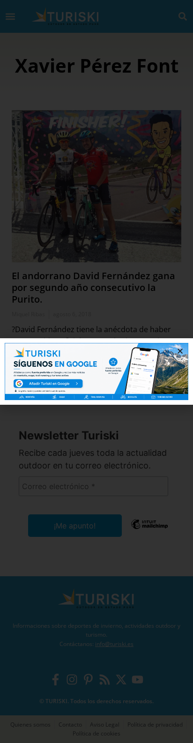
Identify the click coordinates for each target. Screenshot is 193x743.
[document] (96, 371)
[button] (180, 351)
